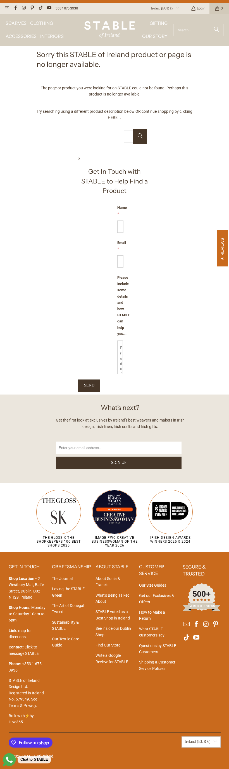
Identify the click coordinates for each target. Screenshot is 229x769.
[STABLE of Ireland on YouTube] (48, 8)
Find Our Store (108, 645)
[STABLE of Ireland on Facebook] (15, 8)
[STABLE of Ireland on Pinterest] (32, 8)
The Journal (62, 578)
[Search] (216, 30)
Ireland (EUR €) (162, 8)
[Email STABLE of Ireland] (6, 8)
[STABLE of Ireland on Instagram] (23, 8)
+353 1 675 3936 (66, 8)
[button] (16, 23)
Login (201, 8)
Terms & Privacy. (23, 705)
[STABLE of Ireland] (109, 30)
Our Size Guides (152, 585)
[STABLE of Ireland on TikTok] (40, 8)
